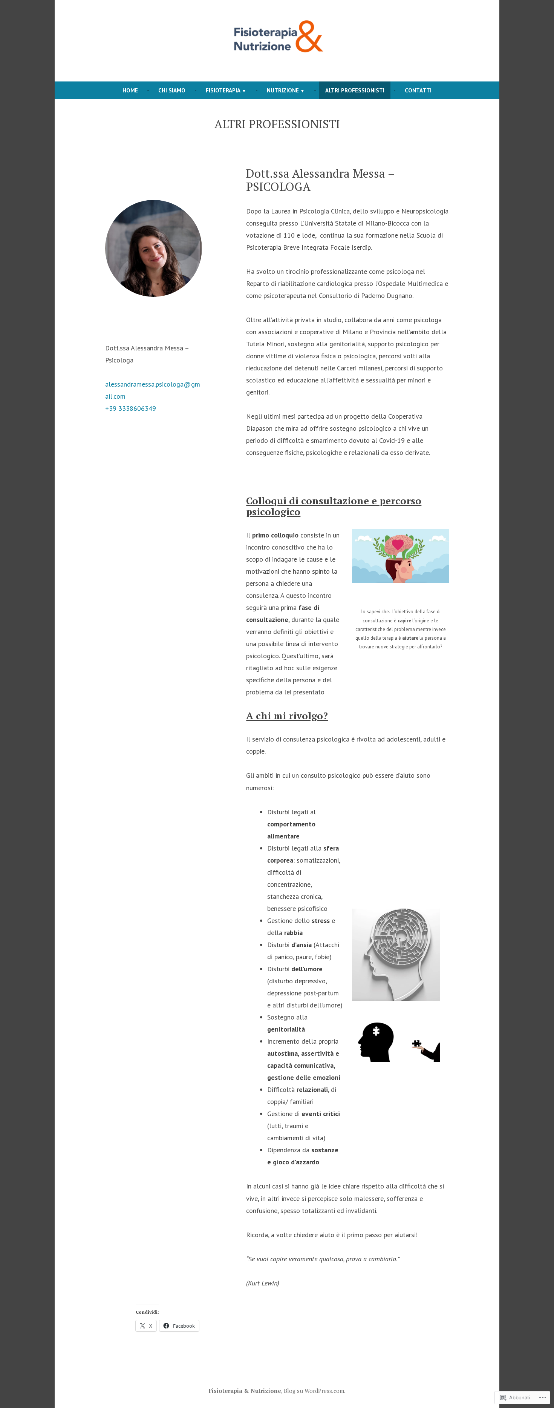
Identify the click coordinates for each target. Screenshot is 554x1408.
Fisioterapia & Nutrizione (245, 1390)
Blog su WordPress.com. (315, 1390)
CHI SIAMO (171, 90)
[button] (400, 556)
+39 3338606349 (130, 408)
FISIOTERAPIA (223, 90)
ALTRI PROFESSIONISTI (354, 90)
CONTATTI (418, 90)
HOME (130, 90)
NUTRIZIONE (283, 90)
